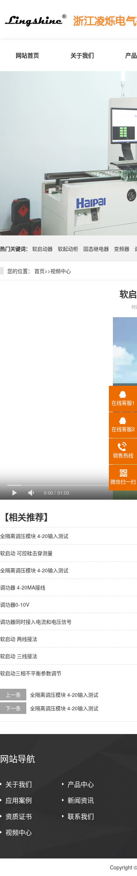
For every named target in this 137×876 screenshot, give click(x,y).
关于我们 (82, 55)
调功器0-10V (14, 604)
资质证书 (18, 816)
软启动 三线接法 (18, 656)
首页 (39, 270)
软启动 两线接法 (18, 638)
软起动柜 (69, 248)
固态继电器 (96, 248)
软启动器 (43, 248)
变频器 (121, 248)
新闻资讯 (81, 800)
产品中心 (81, 784)
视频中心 (60, 270)
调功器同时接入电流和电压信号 (36, 621)
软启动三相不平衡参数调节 (30, 673)
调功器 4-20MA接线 (22, 587)
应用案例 (18, 800)
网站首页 (27, 55)
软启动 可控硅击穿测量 (26, 553)
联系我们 (81, 816)
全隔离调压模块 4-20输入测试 (34, 535)
